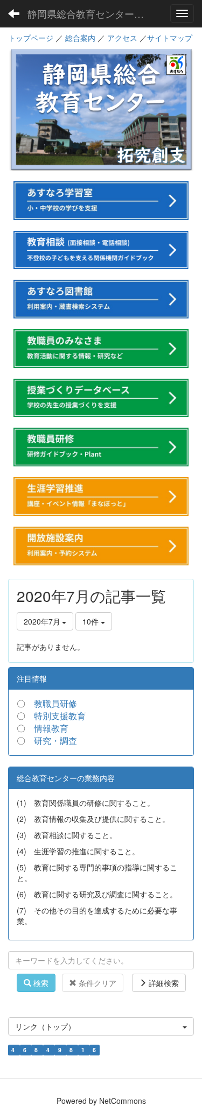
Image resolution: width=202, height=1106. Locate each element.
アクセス (122, 37)
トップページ (30, 37)
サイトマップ (169, 37)
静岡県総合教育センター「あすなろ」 (94, 13)
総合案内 (80, 37)
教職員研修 (55, 703)
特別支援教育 (60, 716)
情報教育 (51, 728)
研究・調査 (55, 740)
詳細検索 (163, 982)
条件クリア (96, 982)
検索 (39, 982)
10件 (91, 621)
